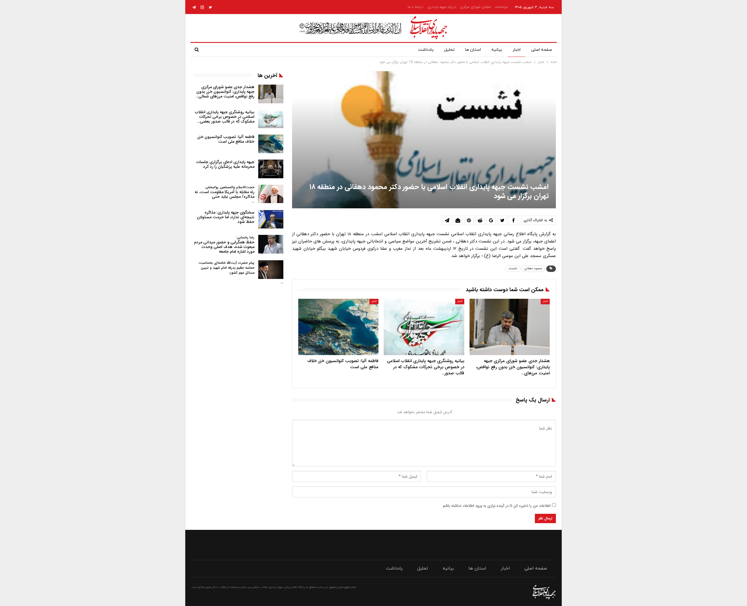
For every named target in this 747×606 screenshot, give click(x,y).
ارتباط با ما (415, 7)
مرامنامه (501, 7)
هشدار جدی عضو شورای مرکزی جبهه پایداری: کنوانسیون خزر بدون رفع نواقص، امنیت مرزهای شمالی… (225, 91)
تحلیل (449, 50)
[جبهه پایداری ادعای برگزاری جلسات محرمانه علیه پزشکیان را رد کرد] (270, 169)
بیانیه (496, 50)
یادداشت (426, 50)
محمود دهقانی (533, 268)
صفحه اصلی (541, 50)
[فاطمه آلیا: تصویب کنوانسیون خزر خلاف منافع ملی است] (338, 327)
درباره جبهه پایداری (441, 7)
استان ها (473, 50)
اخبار (517, 50)
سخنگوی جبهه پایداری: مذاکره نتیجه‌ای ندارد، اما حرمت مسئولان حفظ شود (225, 217)
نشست (512, 268)
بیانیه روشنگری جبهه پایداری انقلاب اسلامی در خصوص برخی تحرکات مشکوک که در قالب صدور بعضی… (224, 117)
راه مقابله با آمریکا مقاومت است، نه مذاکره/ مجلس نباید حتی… (224, 194)
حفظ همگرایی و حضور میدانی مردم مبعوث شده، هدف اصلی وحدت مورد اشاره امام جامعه (224, 245)
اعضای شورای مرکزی (475, 7)
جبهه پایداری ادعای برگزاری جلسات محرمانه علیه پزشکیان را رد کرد (225, 164)
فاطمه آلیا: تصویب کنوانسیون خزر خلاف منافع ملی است (225, 139)
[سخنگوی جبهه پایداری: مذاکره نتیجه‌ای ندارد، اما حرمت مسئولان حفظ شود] (270, 219)
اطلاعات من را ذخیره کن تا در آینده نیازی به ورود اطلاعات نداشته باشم (497, 506)
